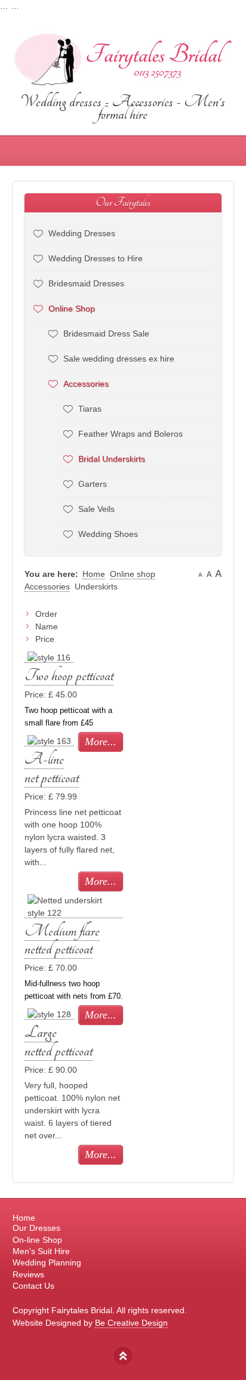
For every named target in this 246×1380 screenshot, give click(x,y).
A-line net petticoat (51, 768)
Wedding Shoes (108, 534)
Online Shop (71, 308)
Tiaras (90, 408)
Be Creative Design (131, 1322)
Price (44, 639)
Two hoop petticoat (68, 675)
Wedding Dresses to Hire (95, 258)
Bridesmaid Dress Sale (106, 333)
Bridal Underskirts (111, 459)
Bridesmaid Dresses (86, 283)
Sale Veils (96, 509)
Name (46, 626)
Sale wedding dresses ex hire (118, 358)
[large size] (218, 574)
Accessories (86, 383)
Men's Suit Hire (41, 1251)
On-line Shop (37, 1240)
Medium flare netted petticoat (62, 940)
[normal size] (209, 574)
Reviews (28, 1274)
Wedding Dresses (81, 233)
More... (100, 742)
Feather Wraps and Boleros (130, 434)
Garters (92, 484)
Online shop (132, 574)
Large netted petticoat (58, 1041)
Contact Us (33, 1286)
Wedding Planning (47, 1262)
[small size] (200, 574)
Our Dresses (36, 1228)
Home (93, 574)
